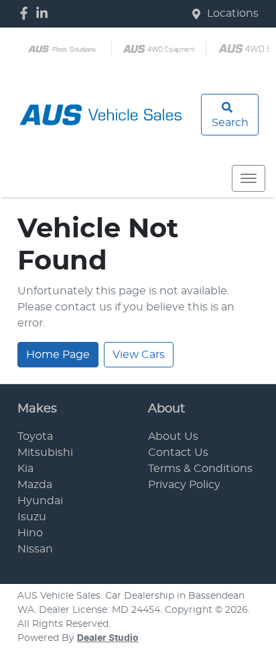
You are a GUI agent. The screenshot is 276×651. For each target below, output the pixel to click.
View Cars (139, 354)
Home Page (58, 354)
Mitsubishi (45, 452)
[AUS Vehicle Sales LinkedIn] (45, 13)
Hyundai (40, 500)
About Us (173, 436)
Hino (30, 533)
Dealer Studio (108, 638)
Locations (233, 13)
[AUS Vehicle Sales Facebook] (26, 13)
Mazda (34, 484)
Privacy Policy (184, 484)
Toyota (35, 436)
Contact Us (178, 452)
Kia (25, 468)
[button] (248, 178)
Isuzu (31, 517)
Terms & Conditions (200, 468)
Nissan (35, 549)
